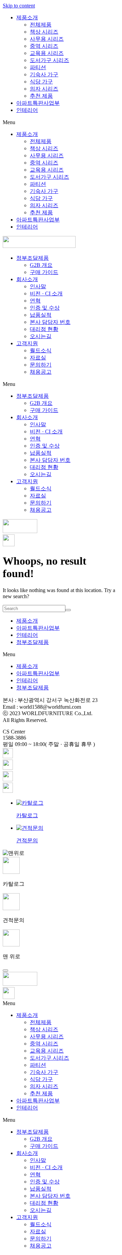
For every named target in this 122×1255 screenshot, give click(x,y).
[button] (61, 122)
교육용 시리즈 (47, 53)
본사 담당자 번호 (50, 322)
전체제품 (41, 24)
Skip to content (19, 5)
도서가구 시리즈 (49, 60)
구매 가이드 (44, 272)
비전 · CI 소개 (46, 293)
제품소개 (27, 17)
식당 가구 (41, 81)
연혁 (35, 300)
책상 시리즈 (44, 32)
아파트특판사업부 (38, 103)
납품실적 (41, 315)
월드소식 (41, 350)
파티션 (38, 67)
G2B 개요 (41, 265)
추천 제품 (41, 96)
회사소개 (27, 279)
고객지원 (27, 343)
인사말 (38, 286)
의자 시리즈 (44, 89)
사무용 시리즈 (47, 39)
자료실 (38, 357)
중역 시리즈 (44, 46)
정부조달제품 (32, 258)
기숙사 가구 (44, 74)
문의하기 (41, 365)
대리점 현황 (44, 329)
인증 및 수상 (45, 308)
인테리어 (27, 110)
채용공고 (41, 372)
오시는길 (41, 336)
